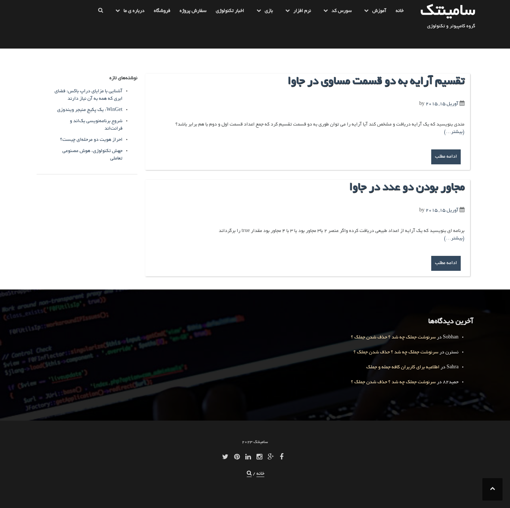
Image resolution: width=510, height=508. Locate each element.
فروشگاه (162, 11)
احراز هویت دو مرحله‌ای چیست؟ (91, 140)
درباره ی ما (134, 11)
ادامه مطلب (446, 156)
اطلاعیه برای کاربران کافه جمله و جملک (402, 367)
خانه (400, 11)
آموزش (379, 11)
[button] (100, 12)
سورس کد (342, 11)
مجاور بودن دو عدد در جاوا (406, 188)
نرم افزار (302, 11)
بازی (269, 11)
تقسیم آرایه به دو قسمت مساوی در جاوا (375, 82)
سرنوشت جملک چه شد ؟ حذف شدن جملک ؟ (393, 337)
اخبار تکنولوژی (230, 11)
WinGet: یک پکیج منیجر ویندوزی (89, 110)
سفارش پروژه (193, 11)
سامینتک (447, 11)
